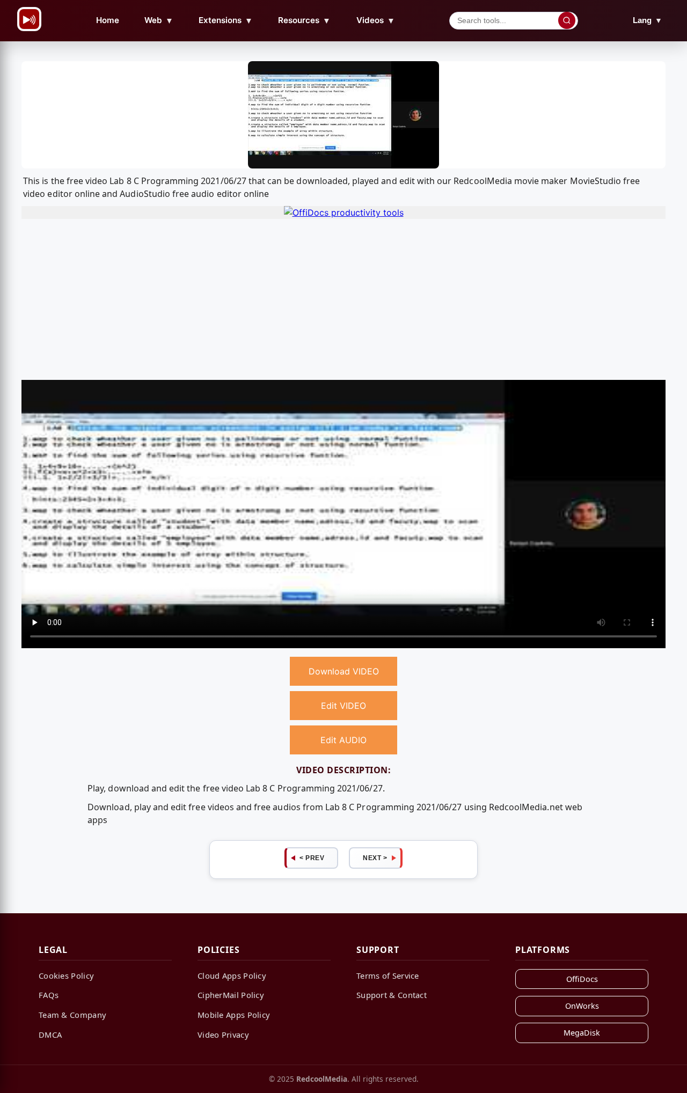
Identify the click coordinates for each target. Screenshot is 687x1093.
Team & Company (72, 1014)
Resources (304, 20)
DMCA (50, 1034)
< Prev (311, 858)
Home (107, 20)
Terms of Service (387, 975)
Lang (647, 20)
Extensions (226, 20)
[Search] (566, 20)
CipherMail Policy (231, 994)
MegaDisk (582, 1033)
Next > (375, 858)
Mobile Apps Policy (234, 1014)
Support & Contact (391, 994)
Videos (375, 20)
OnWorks (582, 1006)
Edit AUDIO (343, 740)
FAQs (49, 994)
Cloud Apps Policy (232, 975)
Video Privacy (223, 1034)
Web (158, 20)
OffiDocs (582, 979)
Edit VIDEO (343, 705)
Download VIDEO (344, 671)
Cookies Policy (66, 975)
